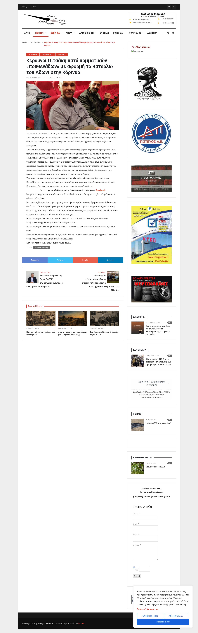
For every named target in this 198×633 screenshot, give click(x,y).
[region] (163, 607)
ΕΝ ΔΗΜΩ (104, 33)
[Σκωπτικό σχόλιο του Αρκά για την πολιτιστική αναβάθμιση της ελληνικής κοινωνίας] (137, 327)
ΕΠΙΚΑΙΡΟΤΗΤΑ (48, 54)
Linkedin (110, 260)
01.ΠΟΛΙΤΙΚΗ (35, 42)
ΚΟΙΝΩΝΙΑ (118, 33)
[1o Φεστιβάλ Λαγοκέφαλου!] (137, 425)
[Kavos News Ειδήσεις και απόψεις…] (46, 19)
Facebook (35, 260)
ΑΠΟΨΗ (69, 33)
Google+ (85, 260)
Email (135, 524)
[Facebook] (174, 7)
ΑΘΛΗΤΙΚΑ (152, 33)
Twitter (60, 260)
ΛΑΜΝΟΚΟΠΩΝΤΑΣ (142, 457)
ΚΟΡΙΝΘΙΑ (55, 33)
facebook (101, 190)
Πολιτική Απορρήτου (147, 609)
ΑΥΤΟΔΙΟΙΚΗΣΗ (86, 33)
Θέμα (135, 534)
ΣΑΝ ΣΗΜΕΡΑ (139, 350)
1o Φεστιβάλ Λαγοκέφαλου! (158, 423)
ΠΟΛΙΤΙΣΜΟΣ (135, 33)
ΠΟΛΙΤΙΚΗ (39, 33)
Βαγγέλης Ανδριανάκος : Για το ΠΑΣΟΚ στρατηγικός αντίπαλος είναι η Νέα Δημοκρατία (44, 279)
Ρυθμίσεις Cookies (150, 616)
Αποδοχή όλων (163, 621)
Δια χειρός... (139, 317)
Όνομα (135, 513)
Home (24, 42)
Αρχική (27, 33)
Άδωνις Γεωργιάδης (41, 248)
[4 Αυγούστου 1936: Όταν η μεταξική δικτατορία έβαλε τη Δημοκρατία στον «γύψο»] (137, 361)
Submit (137, 576)
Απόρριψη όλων (176, 616)
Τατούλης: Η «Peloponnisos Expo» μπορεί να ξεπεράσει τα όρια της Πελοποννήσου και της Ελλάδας (100, 281)
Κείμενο (136, 545)
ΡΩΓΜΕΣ (137, 414)
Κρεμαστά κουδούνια (155, 467)
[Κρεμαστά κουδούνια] (137, 468)
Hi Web (81, 623)
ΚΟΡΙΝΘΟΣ (61, 54)
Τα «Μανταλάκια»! (140, 47)
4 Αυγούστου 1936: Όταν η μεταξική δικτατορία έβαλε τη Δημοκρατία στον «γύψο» (158, 362)
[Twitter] (169, 7)
